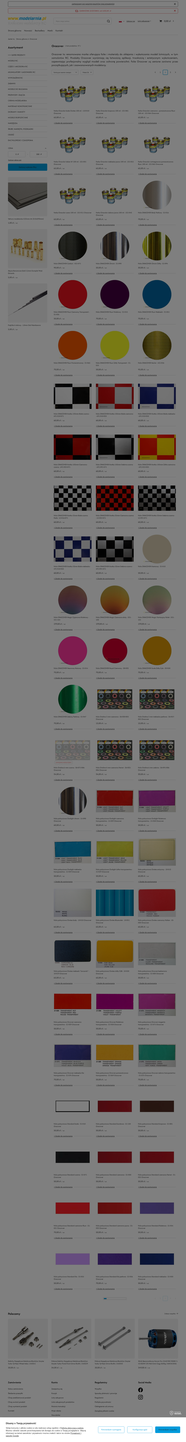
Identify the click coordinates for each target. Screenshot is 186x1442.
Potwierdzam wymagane (111, 1429)
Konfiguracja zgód (140, 1429)
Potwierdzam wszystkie (168, 1429)
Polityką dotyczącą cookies (72, 1428)
